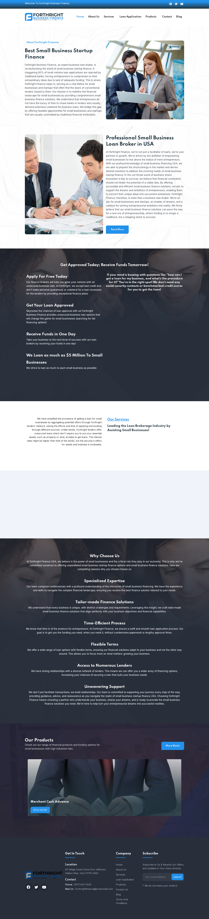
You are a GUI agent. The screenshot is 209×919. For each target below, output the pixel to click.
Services (109, 16)
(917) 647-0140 (82, 884)
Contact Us (122, 889)
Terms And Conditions (122, 901)
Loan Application (130, 16)
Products (151, 16)
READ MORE (25, 527)
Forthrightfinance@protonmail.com (94, 888)
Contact (167, 16)
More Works (173, 746)
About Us (93, 16)
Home (80, 16)
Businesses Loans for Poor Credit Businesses (105, 505)
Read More (117, 229)
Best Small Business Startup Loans (37, 505)
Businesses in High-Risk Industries (173, 505)
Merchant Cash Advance (50, 801)
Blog (179, 16)
